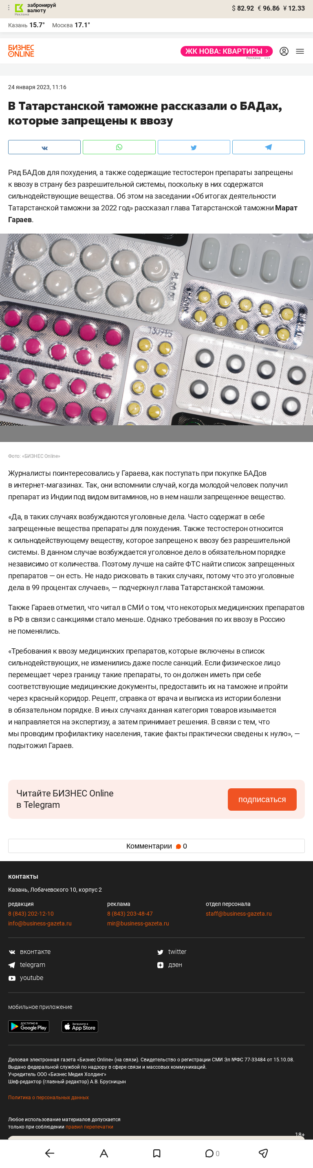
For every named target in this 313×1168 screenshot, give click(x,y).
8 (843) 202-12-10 (31, 913)
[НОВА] (224, 51)
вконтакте (34, 952)
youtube (30, 978)
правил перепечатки (89, 1127)
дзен (174, 965)
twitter (176, 952)
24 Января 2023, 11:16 (37, 87)
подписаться (262, 799)
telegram (31, 965)
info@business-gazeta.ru (40, 923)
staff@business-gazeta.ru (239, 913)
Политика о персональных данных (48, 1097)
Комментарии (156, 846)
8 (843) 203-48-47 (130, 913)
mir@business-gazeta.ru (138, 923)
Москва (62, 25)
